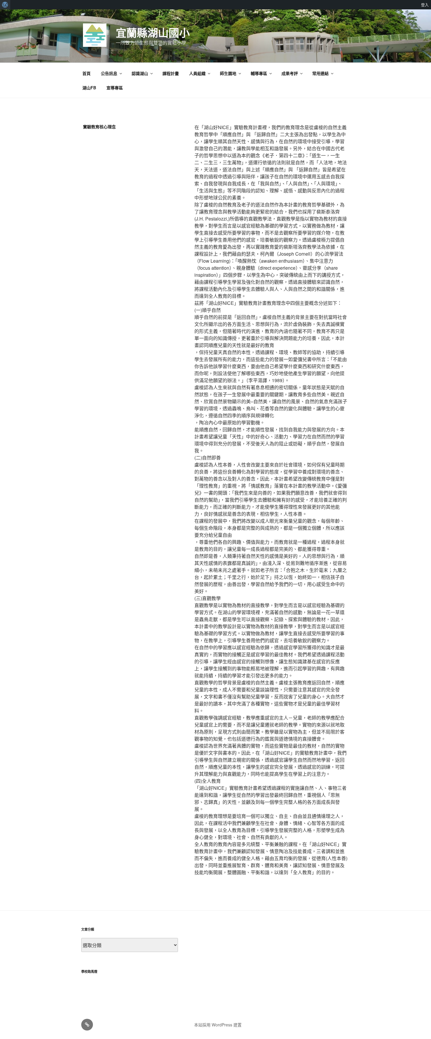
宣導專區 (114, 87)
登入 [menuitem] (425, 4)
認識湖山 (140, 73)
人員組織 (197, 73)
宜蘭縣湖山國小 (153, 32)
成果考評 (289, 73)
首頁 (86, 73)
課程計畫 (170, 73)
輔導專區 (259, 73)
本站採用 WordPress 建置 (218, 1025)
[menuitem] (5, 4)
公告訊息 (109, 73)
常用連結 (320, 73)
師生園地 (228, 73)
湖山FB (89, 87)
